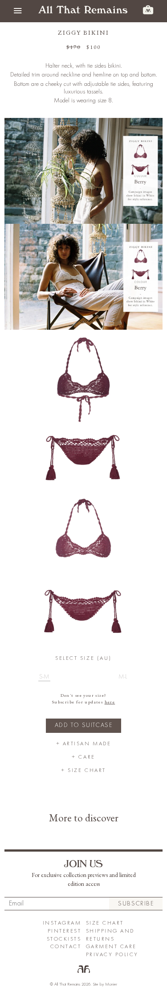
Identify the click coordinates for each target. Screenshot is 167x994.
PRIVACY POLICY (112, 955)
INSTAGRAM (62, 923)
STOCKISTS (64, 939)
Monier (111, 984)
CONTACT (65, 947)
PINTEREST (64, 931)
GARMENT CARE (111, 947)
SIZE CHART (105, 923)
